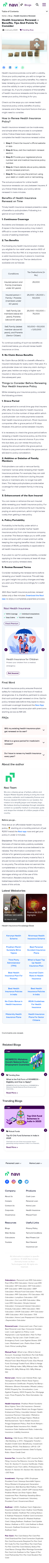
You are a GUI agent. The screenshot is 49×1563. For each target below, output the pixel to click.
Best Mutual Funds (24, 1361)
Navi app (22, 831)
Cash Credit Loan (31, 1337)
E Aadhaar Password (13, 1516)
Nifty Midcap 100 (22, 1369)
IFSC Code (28, 1438)
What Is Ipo (22, 1352)
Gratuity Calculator (13, 1309)
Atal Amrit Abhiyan (34, 1423)
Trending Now (28, 30)
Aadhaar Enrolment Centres (24, 1527)
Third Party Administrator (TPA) (13, 963)
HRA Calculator (28, 1309)
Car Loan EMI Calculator (25, 1300)
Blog (10, 16)
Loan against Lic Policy (19, 1332)
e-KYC (20, 1441)
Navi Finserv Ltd (32, 1238)
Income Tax (21, 1458)
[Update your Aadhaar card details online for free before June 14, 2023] (13, 908)
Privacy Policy (31, 1228)
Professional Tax (35, 1467)
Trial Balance (24, 1446)
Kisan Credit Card (18, 1452)
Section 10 (18, 1470)
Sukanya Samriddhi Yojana (29, 1481)
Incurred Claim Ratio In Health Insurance (36, 975)
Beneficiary (27, 1444)
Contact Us (9, 1206)
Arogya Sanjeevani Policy (15, 1423)
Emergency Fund (12, 1340)
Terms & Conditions (34, 1233)
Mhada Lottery (36, 1386)
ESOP (24, 1490)
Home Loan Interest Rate (26, 1378)
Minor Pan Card (30, 1544)
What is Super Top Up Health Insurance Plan (36, 963)
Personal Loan (12, 1163)
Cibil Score (18, 1438)
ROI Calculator (26, 1314)
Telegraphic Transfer (32, 1441)
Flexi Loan (38, 1326)
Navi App (39, 705)
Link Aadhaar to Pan (21, 1552)
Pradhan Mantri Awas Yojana (26, 1381)
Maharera (9, 1386)
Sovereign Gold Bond (22, 1355)
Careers (8, 1201)
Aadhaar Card (26, 1507)
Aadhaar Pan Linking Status (30, 1513)
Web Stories (10, 1233)
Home (4, 16)
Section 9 (17, 1464)
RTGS (15, 1446)
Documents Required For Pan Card (27, 1541)
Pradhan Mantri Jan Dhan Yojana (18, 1492)
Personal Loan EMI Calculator (29, 1280)
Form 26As (23, 1467)
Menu (44, 4)
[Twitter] (27, 1182)
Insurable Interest (28, 1412)
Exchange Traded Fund (19, 1363)
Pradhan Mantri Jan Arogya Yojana (28, 1409)
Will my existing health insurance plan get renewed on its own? (22, 730)
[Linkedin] (20, 1182)
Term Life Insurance (24, 1406)
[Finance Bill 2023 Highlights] (36, 908)
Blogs (27, 5)
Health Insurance (33, 1210)
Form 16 (8, 1464)
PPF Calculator (21, 1294)
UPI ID (33, 1446)
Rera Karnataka (32, 1395)
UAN (27, 1478)
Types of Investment (20, 1498)
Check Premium (11, 623)
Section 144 (28, 1470)
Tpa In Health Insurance (29, 1421)
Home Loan (34, 1163)
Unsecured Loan (25, 1326)
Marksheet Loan (16, 1343)
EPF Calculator (11, 1289)
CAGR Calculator (22, 1312)
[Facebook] (7, 1182)
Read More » (12, 1093)
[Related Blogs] (24, 1060)
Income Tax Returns (19, 1461)
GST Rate (10, 1472)
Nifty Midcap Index (30, 1366)
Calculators (10, 1238)
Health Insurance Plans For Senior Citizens (36, 1017)
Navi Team (10, 787)
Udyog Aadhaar (16, 1521)
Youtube (8, 1242)
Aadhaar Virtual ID (18, 1518)
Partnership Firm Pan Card (20, 1555)
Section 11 (9, 1470)
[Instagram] (14, 1182)
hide (25, 11)
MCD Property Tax (27, 1392)
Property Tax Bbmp (34, 1383)
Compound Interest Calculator (27, 1306)
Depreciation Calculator (15, 1320)
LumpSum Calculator (24, 1297)
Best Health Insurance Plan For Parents (13, 975)
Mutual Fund (31, 1215)
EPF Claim (16, 1490)
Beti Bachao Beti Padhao (26, 1487)
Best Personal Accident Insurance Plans (36, 950)
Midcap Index (15, 1366)
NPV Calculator (12, 1314)
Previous (5, 649)
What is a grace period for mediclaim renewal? (22, 742)
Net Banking (11, 1441)
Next (42, 649)
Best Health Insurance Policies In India (13, 991)
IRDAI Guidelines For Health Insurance (36, 1004)
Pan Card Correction (26, 1538)
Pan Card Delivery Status (26, 1547)
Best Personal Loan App (15, 1329)
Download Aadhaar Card (15, 1510)
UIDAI (16, 1507)
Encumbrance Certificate (15, 1383)
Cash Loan (30, 1196)
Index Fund (10, 1358)
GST (29, 1458)
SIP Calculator (21, 1286)
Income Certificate (29, 1464)
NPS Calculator (25, 1289)
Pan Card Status (21, 1536)
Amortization (27, 1389)
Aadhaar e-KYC (18, 1524)
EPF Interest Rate (36, 1490)
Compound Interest (21, 1449)
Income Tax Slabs (35, 1461)
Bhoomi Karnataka (21, 1386)
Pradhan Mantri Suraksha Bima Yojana (13, 950)
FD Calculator (34, 1294)
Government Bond (26, 1501)
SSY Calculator (34, 1286)
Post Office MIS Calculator (16, 1283)
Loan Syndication (23, 1335)
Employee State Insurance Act (17, 1426)
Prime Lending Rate (18, 1346)
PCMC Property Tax (13, 1389)
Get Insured (13, 673)
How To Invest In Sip (24, 1358)
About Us (9, 1196)
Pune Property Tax (17, 1395)
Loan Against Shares (28, 1340)
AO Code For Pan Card (14, 1544)
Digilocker (37, 1507)
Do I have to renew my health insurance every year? (22, 755)
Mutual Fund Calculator (24, 1291)
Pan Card (32, 1536)
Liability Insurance (21, 1432)
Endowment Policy (12, 1412)
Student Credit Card (13, 1444)
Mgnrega (19, 1478)
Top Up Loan (18, 1337)
